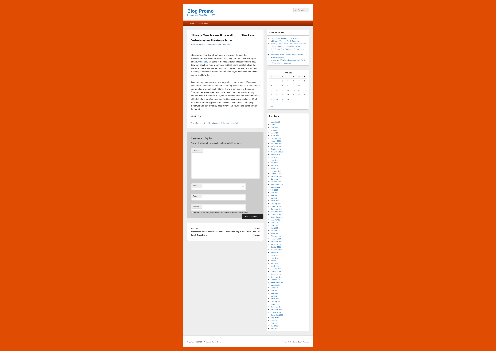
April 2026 (274, 133)
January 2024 (276, 206)
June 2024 (274, 192)
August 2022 (275, 252)
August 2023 (275, 220)
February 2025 (276, 171)
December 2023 (276, 209)
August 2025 (275, 154)
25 (294, 94)
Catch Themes (303, 342)
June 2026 (274, 127)
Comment (197, 150)
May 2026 (274, 130)
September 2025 (277, 152)
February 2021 (276, 301)
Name (195, 185)
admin (214, 44)
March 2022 (275, 266)
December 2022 (276, 241)
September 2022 (277, 250)
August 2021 (275, 285)
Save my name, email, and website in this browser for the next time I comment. (221, 212)
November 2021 (276, 277)
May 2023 (274, 228)
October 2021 (276, 279)
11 (294, 85)
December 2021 (276, 274)
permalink (234, 123)
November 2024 (276, 179)
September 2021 (277, 282)
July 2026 (274, 124)
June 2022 (274, 258)
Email (195, 196)
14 (271, 90)
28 (271, 99)
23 (282, 94)
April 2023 (274, 230)
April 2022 (274, 263)
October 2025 (276, 149)
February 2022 (276, 268)
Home (191, 23)
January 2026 (276, 141)
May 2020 (274, 326)
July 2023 (274, 222)
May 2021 (274, 293)
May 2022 (274, 260)
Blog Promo (200, 10)
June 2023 (274, 225)
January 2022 (276, 271)
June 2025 (274, 160)
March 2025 (275, 168)
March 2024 (275, 200)
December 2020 (276, 307)
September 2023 (277, 217)
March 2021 (275, 298)
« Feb (271, 106)
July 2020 (274, 320)
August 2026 (275, 122)
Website (196, 206)
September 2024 (277, 184)
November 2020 (276, 309)
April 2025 (274, 165)
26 (299, 94)
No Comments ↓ (225, 44)
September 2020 (277, 315)
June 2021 (274, 290)
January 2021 (276, 304)
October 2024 (276, 181)
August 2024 (275, 187)
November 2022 (276, 244)
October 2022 (276, 247)
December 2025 (276, 143)
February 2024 (276, 203)
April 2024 (274, 198)
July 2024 (274, 190)
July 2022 (274, 255)
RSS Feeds (203, 23)
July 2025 (274, 157)
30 (282, 99)
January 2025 (276, 173)
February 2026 (276, 138)
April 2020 (274, 328)
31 (288, 99)
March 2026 (275, 135)
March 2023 (275, 233)
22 (277, 94)
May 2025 (274, 162)
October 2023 (276, 214)
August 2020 (275, 317)
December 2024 (276, 176)
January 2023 (276, 239)
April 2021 (274, 296)
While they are (204, 61)
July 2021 (274, 287)
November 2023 (276, 211)
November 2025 (276, 146)
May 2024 (274, 195)
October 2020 (276, 312)
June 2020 (274, 323)
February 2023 (276, 236)
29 (277, 99)
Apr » (276, 106)
